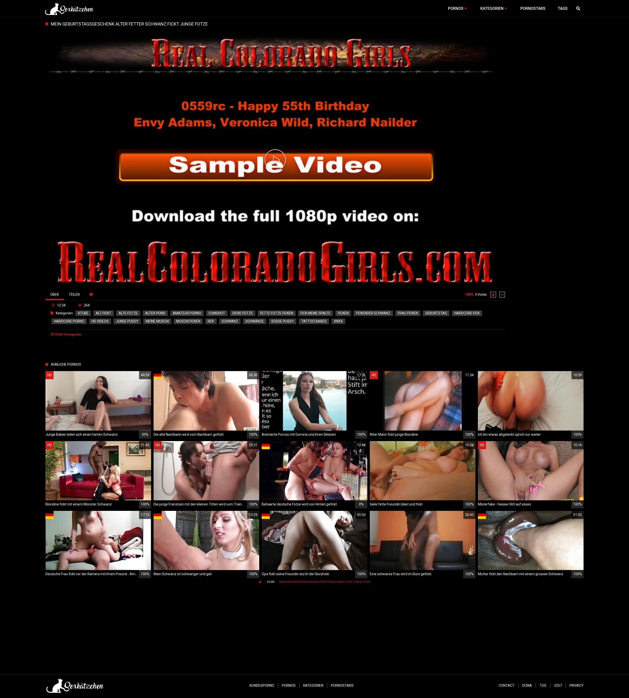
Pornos (289, 685)
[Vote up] (493, 294)
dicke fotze (242, 313)
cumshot (217, 313)
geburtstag (436, 313)
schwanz (230, 321)
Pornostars (342, 685)
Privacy (577, 685)
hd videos (100, 321)
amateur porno (187, 313)
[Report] (92, 294)
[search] (579, 9)
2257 (558, 685)
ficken (343, 313)
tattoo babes (314, 321)
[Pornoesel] (69, 8)
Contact (507, 685)
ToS (543, 685)
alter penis (155, 313)
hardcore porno (69, 321)
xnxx (338, 321)
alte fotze (128, 313)
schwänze (254, 321)
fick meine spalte (315, 313)
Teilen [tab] (74, 294)
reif (211, 321)
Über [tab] (54, 294)
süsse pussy (282, 321)
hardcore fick (467, 313)
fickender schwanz (373, 313)
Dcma (527, 685)
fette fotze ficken (276, 313)
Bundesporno (262, 685)
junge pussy (127, 321)
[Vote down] (502, 294)
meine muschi (157, 321)
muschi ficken (188, 321)
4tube (83, 313)
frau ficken (408, 313)
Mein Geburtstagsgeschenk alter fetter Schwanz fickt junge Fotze (324, 582)
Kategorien (313, 685)
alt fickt (103, 313)
